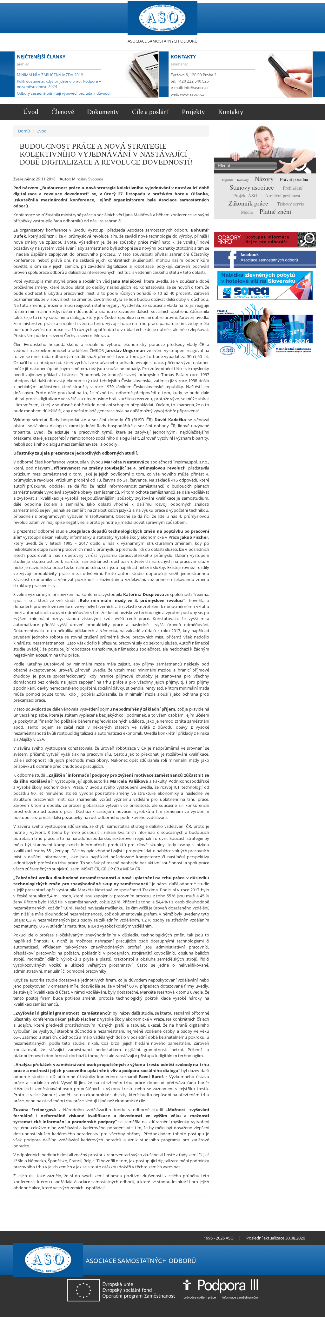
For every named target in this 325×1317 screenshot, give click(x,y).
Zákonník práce (249, 203)
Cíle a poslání (149, 112)
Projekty (192, 112)
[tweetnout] (181, 1203)
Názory (265, 178)
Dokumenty (102, 112)
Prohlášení (292, 188)
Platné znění (275, 211)
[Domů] (162, 18)
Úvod (30, 112)
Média (247, 212)
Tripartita (228, 180)
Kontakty (229, 112)
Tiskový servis (290, 204)
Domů (24, 131)
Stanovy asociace (252, 187)
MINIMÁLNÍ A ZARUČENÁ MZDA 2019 (50, 75)
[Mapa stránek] (50, 1238)
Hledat (298, 166)
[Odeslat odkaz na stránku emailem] (55, 1238)
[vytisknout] (171, 1203)
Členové (62, 112)
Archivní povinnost (282, 195)
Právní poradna (294, 179)
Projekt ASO (246, 195)
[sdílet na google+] (191, 1203)
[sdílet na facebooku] (200, 1203)
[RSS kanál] (44, 1238)
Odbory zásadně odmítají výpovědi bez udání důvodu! (63, 93)
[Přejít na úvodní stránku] (39, 1238)
